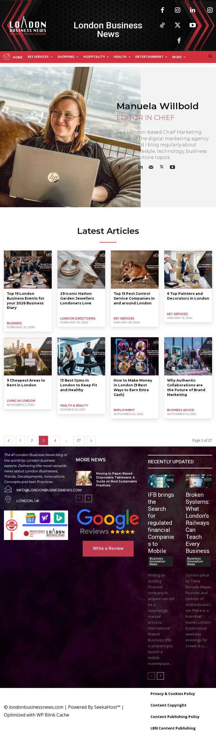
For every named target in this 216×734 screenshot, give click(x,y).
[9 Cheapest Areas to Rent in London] (28, 356)
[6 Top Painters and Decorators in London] (188, 269)
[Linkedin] (192, 10)
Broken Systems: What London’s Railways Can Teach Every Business (198, 522)
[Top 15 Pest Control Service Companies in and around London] (135, 269)
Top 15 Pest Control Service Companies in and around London (134, 298)
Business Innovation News (157, 561)
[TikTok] (162, 25)
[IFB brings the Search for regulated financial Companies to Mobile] (161, 481)
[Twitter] (177, 25)
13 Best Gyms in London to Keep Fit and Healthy (78, 385)
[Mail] (151, 166)
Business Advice (180, 410)
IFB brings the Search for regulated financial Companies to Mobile (161, 522)
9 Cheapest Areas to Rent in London (26, 382)
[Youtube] (192, 25)
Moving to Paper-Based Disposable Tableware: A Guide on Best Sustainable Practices (116, 479)
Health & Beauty (74, 405)
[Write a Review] (108, 521)
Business (14, 323)
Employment (124, 410)
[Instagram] (177, 10)
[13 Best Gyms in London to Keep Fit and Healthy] (81, 356)
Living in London (21, 401)
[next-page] (91, 440)
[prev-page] (9, 440)
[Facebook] (162, 10)
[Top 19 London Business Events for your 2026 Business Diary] (28, 269)
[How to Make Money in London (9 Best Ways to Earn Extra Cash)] (135, 356)
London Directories (78, 318)
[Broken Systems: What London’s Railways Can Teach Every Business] (199, 481)
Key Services (124, 318)
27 (79, 440)
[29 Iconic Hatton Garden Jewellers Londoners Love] (81, 269)
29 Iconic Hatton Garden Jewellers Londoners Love (77, 298)
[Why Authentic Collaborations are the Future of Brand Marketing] (188, 356)
